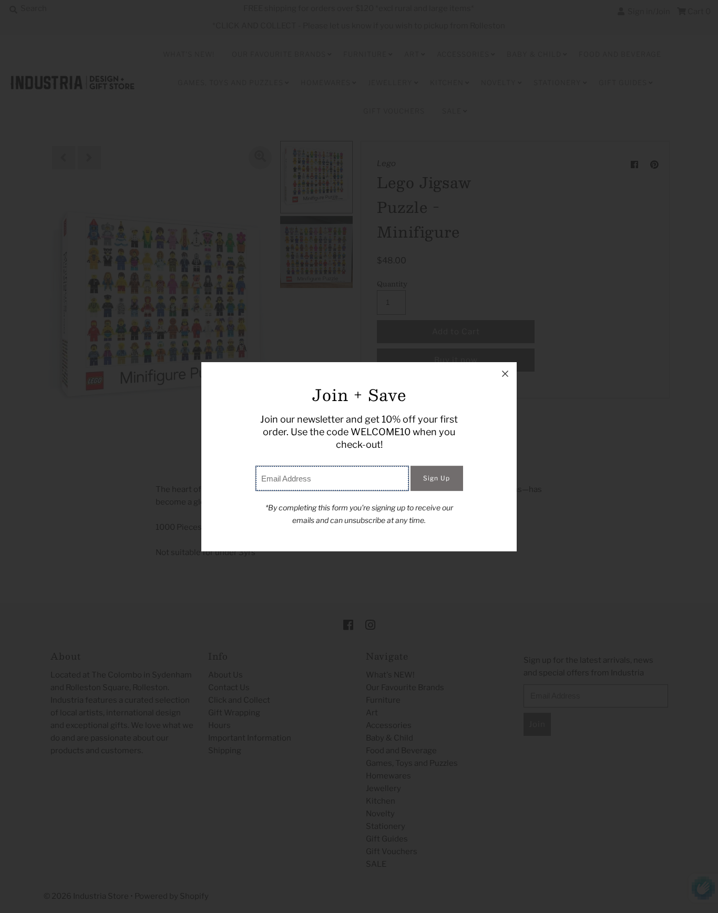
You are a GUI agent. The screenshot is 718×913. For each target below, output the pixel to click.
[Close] (505, 373)
